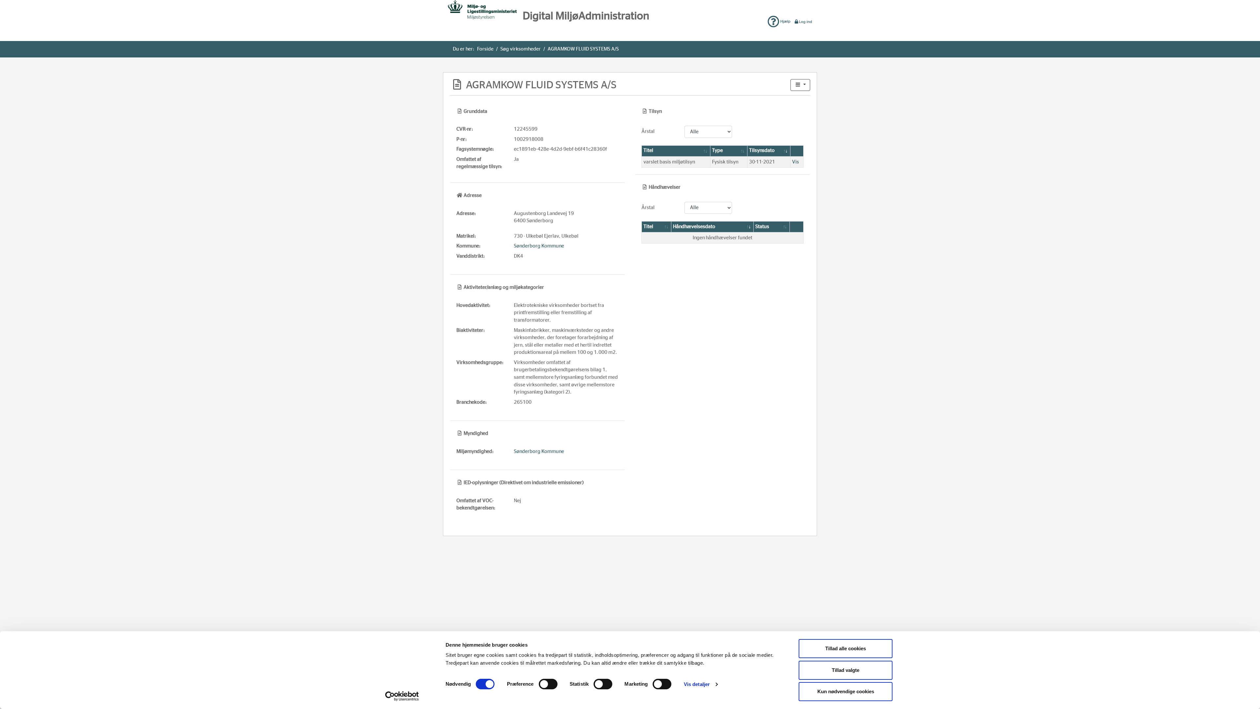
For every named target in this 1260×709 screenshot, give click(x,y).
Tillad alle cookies (845, 648)
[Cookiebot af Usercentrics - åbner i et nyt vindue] (402, 696)
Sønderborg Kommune (539, 246)
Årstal (648, 131)
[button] (800, 85)
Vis (795, 162)
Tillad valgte (845, 670)
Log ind (805, 22)
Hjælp (784, 21)
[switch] (548, 684)
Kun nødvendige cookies (845, 691)
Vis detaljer (697, 684)
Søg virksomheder (520, 49)
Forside (485, 49)
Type (717, 150)
